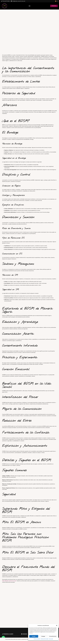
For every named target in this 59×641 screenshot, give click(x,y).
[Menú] (29, 5)
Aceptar (33, 636)
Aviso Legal (51, 638)
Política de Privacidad (44, 638)
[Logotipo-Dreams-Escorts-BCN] (4, 6)
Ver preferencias (52, 636)
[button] (56, 625)
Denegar (43, 636)
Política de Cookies (37, 638)
